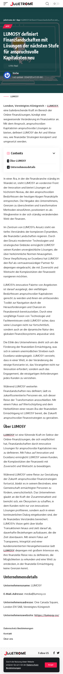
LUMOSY (52, 105)
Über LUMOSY (18, 160)
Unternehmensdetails (22, 167)
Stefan (16, 73)
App (8, 26)
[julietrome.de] (21, 3)
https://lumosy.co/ (46, 615)
